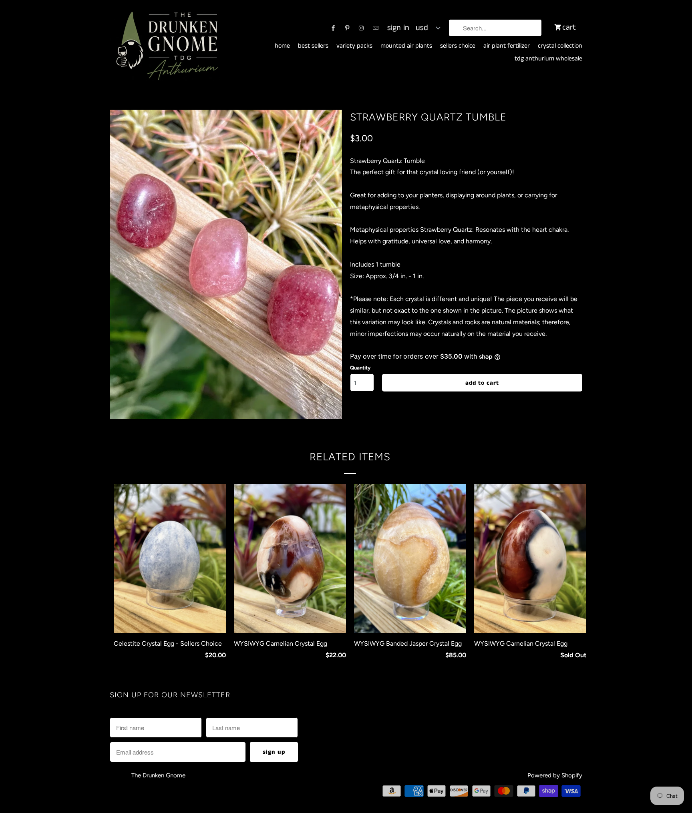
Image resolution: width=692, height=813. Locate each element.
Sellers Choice (457, 46)
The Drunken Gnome (159, 775)
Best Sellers (313, 46)
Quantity (360, 368)
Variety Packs (354, 46)
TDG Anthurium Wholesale (548, 58)
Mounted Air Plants (406, 46)
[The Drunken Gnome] (166, 46)
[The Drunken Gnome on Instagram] (361, 28)
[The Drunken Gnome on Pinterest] (347, 28)
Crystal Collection (560, 46)
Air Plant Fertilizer (506, 46)
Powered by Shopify (554, 775)
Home (282, 46)
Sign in (398, 28)
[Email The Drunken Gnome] (375, 28)
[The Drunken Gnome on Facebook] (333, 28)
